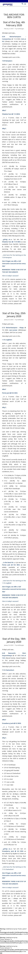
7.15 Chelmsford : (8, 670)
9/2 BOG (15, 393)
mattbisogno (20, 28)
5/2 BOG (18, 723)
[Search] (21, 4)
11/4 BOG (16, 114)
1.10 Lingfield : (7, 340)
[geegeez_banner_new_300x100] (11, 5)
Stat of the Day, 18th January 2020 (14, 640)
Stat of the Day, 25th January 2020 (14, 315)
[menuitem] (21, 4)
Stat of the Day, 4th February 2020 (14, 24)
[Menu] (25, 4)
